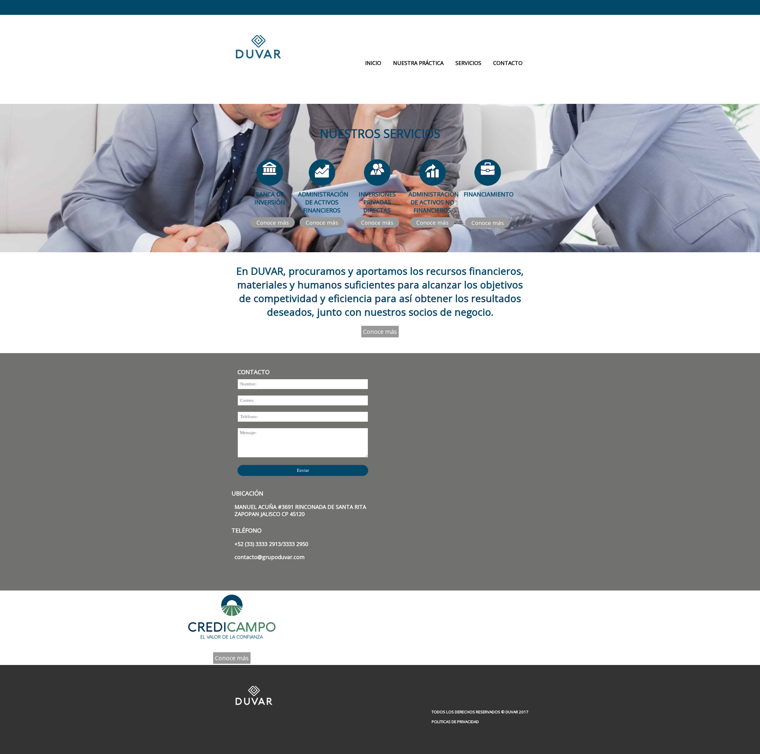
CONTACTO (507, 62)
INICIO (373, 62)
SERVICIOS (468, 62)
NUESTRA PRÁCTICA (418, 62)
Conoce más (272, 222)
